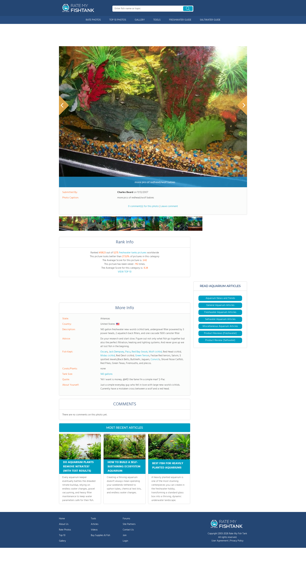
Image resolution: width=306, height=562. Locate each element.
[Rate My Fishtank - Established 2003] (79, 8)
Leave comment (169, 206)
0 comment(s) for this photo (143, 206)
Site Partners (129, 524)
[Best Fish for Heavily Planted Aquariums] (169, 446)
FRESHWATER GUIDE (180, 20)
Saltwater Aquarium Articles (220, 319)
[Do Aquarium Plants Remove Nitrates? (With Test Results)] (80, 446)
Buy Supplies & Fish (100, 535)
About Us (63, 524)
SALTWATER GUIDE (210, 20)
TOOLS (156, 20)
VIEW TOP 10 (124, 272)
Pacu (128, 352)
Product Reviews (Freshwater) (220, 333)
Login (125, 541)
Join (125, 535)
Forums (126, 519)
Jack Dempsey (116, 352)
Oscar (103, 352)
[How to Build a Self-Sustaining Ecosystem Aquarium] (124, 446)
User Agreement (219, 541)
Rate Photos (65, 530)
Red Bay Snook (140, 352)
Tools (93, 519)
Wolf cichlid (155, 352)
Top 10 (62, 535)
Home (62, 519)
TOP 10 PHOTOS (117, 20)
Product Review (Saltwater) (220, 340)
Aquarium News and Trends (220, 298)
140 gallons (106, 374)
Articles (94, 524)
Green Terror (141, 356)
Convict (155, 359)
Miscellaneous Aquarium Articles (220, 326)
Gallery (62, 541)
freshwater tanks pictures (132, 253)
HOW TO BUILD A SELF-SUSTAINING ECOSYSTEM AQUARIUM (124, 466)
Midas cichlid (107, 356)
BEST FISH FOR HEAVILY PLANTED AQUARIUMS (167, 465)
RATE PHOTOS (93, 20)
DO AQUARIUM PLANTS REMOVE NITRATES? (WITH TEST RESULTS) (78, 466)
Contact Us (128, 530)
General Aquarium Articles (220, 305)
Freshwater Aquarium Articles (220, 312)
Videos (94, 530)
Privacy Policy (236, 541)
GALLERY (140, 20)
